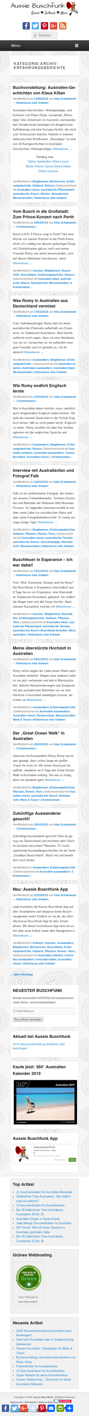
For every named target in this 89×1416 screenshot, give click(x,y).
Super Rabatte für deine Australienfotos (42, 1375)
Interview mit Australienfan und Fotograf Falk (43, 473)
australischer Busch (26, 193)
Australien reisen (28, 189)
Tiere (51, 533)
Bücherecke (57, 181)
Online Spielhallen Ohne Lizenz (48, 161)
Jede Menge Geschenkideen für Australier (43, 1223)
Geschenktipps (50, 542)
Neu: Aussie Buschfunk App (40, 889)
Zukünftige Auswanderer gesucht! (37, 816)
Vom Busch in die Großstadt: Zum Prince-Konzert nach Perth (43, 214)
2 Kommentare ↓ (27, 748)
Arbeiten (38, 943)
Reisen (49, 185)
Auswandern (40, 359)
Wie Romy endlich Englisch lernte (39, 388)
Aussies (37, 270)
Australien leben (48, 279)
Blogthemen (40, 181)
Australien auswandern (37, 368)
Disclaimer (31, 1402)
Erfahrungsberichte (50, 274)
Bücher (45, 193)
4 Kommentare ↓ (27, 226)
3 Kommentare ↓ (27, 401)
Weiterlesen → (62, 149)
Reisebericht (60, 193)
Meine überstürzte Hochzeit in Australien (42, 650)
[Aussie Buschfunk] (44, 8)
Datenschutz (46, 1402)
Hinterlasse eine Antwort (32, 102)
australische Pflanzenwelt (57, 189)
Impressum (16, 1402)
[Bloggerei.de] (62, 1402)
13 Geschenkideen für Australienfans (40, 1205)
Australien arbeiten (50, 955)
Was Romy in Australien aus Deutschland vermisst (40, 303)
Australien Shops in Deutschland (37, 1219)
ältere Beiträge (21, 974)
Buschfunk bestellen (54, 630)
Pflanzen (30, 533)
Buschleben (29, 274)
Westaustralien (22, 198)
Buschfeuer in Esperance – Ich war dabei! (43, 562)
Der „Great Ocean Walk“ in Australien (39, 735)
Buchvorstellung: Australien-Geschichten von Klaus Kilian (44, 90)
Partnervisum (45, 715)
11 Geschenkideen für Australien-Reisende (44, 1192)
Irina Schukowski (65, 98)
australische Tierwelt (59, 538)
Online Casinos (48, 171)
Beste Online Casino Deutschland (48, 166)
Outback (37, 185)
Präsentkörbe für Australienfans (37, 1366)
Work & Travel (22, 719)
